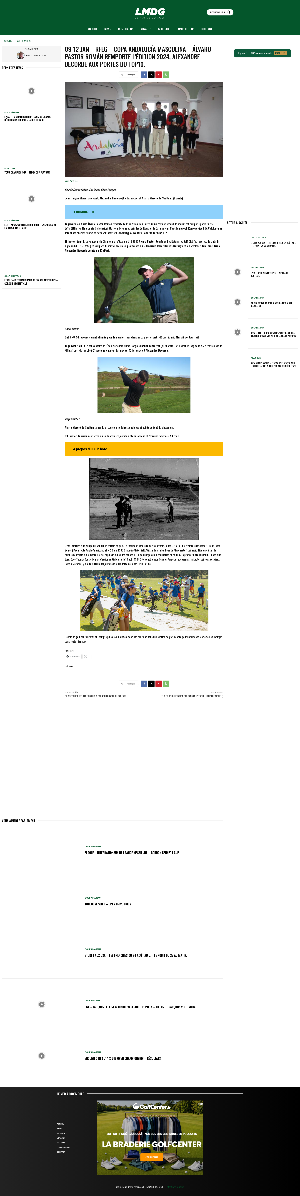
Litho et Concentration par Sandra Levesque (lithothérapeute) (191, 696)
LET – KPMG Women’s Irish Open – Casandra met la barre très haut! (31, 226)
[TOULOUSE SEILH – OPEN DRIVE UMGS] (42, 901)
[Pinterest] (158, 74)
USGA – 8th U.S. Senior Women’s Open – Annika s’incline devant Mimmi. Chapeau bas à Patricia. (273, 334)
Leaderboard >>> (84, 211)
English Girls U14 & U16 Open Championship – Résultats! (123, 1058)
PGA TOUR (9, 168)
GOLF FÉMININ (11, 113)
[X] (151, 74)
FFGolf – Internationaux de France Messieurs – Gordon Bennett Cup (31, 281)
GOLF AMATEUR (24, 40)
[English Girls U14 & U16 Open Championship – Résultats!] (42, 1056)
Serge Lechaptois (38, 55)
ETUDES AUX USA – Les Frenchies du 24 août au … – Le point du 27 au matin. (136, 955)
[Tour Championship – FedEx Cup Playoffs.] (31, 146)
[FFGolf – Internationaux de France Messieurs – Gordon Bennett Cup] (31, 254)
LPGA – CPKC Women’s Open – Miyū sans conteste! (269, 274)
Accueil (8, 40)
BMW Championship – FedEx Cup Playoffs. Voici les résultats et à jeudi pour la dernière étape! (274, 364)
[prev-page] (229, 382)
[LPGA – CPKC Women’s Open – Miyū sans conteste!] (237, 272)
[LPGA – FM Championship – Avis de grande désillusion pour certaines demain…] (31, 91)
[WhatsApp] (166, 74)
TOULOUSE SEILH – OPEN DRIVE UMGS (108, 904)
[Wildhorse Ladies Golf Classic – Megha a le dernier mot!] (237, 302)
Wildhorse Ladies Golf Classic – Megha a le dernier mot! (271, 304)
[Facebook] (144, 74)
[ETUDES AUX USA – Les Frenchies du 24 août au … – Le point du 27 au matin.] (42, 953)
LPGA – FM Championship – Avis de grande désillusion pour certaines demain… (27, 118)
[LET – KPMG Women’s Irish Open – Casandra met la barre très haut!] (31, 199)
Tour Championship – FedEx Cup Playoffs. (27, 172)
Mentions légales (175, 1187)
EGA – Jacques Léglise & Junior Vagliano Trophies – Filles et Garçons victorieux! (140, 1007)
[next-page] (234, 382)
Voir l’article (71, 181)
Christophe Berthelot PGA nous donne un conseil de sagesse (95, 696)
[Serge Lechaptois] (21, 55)
